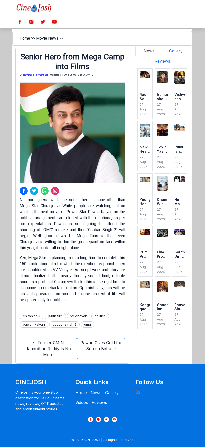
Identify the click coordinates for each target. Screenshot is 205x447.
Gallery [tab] (176, 50)
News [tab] (149, 50)
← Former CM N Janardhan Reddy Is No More (48, 348)
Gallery (112, 392)
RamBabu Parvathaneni (36, 74)
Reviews (99, 402)
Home (25, 38)
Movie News (47, 38)
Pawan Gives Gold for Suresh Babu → (101, 345)
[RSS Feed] (138, 392)
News (96, 392)
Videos (82, 402)
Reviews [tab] (162, 61)
